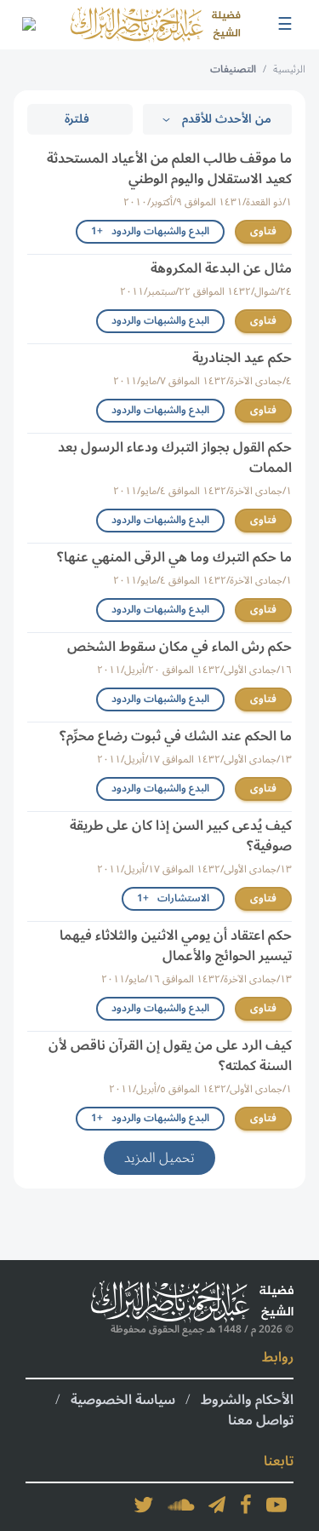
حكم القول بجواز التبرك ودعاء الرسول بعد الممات (175, 457)
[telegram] (216, 1504)
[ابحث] (28, 24)
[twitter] (144, 1505)
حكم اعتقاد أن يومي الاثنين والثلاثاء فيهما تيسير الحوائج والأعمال (176, 945)
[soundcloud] (181, 1504)
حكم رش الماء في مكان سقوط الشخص (179, 646)
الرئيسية (289, 69)
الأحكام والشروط (247, 1399)
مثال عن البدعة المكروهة (221, 268)
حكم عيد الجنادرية (242, 358)
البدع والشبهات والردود (160, 320)
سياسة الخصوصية (123, 1399)
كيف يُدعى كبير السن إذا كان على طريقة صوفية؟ (181, 835)
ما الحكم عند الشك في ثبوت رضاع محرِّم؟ (176, 736)
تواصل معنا (260, 1420)
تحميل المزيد (159, 1157)
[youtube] (276, 1504)
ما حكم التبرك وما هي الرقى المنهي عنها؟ (174, 557)
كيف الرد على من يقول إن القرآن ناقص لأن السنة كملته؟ (170, 1055)
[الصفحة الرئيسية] (156, 25)
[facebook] (246, 1504)
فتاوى (263, 231)
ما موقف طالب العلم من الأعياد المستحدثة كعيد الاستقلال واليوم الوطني (169, 168)
